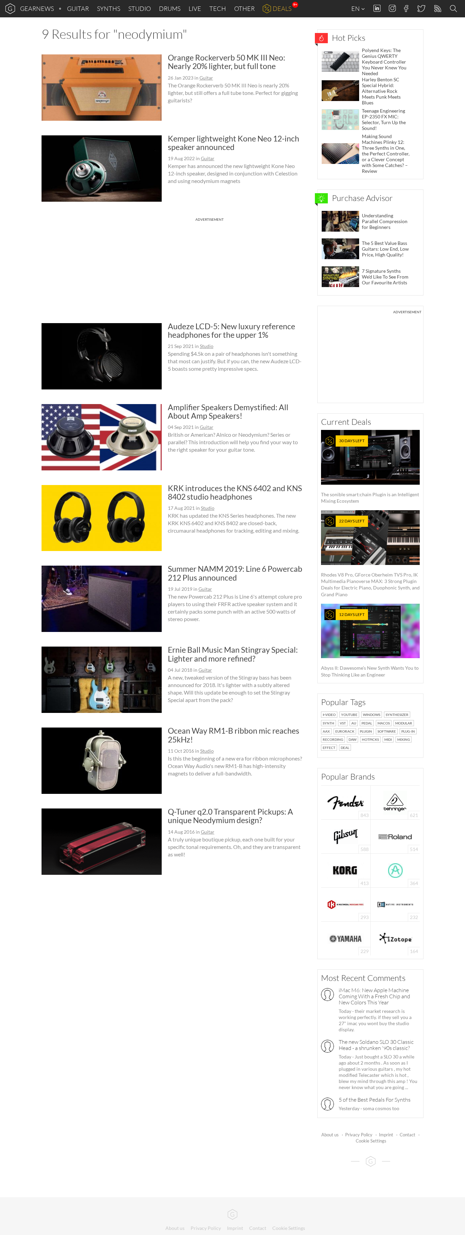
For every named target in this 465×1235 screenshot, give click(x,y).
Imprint (386, 1134)
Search (454, 9)
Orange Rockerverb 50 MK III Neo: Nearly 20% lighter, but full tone (226, 62)
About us (330, 1134)
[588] (346, 835)
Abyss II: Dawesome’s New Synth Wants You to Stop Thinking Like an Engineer (370, 645)
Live (195, 8)
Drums (169, 8)
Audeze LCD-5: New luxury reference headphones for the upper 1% (231, 330)
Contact (407, 1134)
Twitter (421, 8)
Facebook (406, 8)
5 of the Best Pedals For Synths (375, 1099)
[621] (395, 801)
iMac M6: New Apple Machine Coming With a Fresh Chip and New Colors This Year (374, 996)
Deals (282, 8)
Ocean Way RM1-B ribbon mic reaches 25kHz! (233, 735)
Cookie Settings (371, 1141)
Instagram (392, 8)
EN (356, 8)
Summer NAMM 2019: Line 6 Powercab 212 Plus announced (235, 573)
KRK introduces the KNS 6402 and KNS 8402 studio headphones (235, 492)
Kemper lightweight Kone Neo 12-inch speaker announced (233, 143)
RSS (437, 9)
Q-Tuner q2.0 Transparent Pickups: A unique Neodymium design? (230, 816)
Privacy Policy (358, 1134)
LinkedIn (377, 8)
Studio (139, 8)
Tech (217, 8)
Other (244, 8)
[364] (395, 869)
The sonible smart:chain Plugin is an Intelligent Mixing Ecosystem (370, 471)
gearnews (37, 8)
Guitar (78, 8)
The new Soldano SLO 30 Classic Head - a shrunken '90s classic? (376, 1044)
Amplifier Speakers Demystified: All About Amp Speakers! (228, 411)
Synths (108, 8)
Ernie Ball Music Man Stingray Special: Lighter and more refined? (233, 654)
